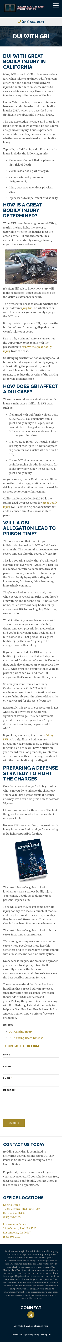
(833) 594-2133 (33, 22)
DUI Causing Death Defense (26, 1038)
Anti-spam (46, 1335)
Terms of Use (18, 1335)
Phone (8, 1066)
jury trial (27, 308)
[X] (30, 1315)
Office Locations (23, 1197)
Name (7, 1055)
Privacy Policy (32, 1335)
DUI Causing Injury (21, 1031)
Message (9, 1090)
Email (7, 1078)
